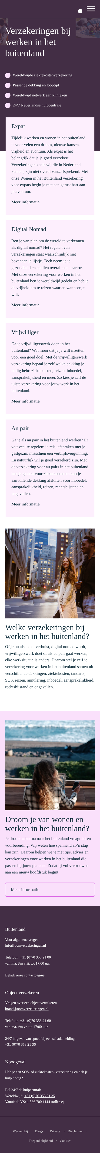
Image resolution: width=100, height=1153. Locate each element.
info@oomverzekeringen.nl (25, 946)
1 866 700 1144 (38, 1102)
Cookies (65, 1141)
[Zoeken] (80, 11)
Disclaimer (75, 1131)
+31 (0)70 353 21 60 (35, 1021)
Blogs (39, 1131)
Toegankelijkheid (41, 1141)
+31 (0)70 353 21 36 (20, 1045)
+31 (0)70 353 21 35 (39, 1096)
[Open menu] (91, 9)
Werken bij (20, 1131)
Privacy (55, 1131)
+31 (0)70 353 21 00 (35, 957)
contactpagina (34, 975)
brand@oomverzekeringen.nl (27, 1009)
